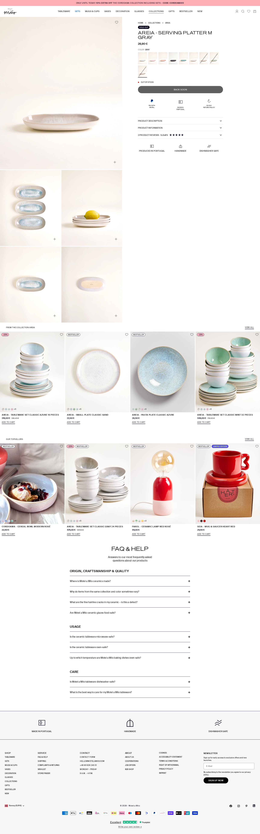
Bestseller (186, 11)
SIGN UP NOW (215, 780)
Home (140, 23)
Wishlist (42, 769)
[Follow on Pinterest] (246, 805)
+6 (15, 521)
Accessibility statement (170, 757)
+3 (145, 521)
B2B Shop (129, 769)
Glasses (139, 11)
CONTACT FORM (87, 757)
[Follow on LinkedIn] (254, 805)
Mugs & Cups (92, 11)
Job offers (130, 765)
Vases (107, 11)
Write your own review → (130, 826)
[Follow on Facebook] (230, 805)
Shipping (42, 761)
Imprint (162, 773)
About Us (129, 757)
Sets (77, 11)
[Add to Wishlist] (116, 22)
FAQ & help (43, 757)
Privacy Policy (166, 769)
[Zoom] (115, 162)
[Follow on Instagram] (238, 805)
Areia (167, 23)
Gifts (172, 11)
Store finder (44, 773)
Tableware (64, 11)
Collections (156, 11)
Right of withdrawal (169, 765)
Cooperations (132, 761)
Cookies (163, 753)
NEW (199, 11)
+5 (15, 409)
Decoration (123, 11)
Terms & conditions (168, 761)
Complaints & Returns (48, 765)
